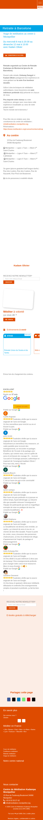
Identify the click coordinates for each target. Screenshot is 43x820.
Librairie (5, 717)
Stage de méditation (9, 756)
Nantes (33, 729)
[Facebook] (9, 699)
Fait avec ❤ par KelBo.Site (16, 813)
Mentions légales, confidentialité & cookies (21, 818)
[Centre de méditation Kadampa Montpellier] (16, 2)
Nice (25, 731)
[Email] (33, 699)
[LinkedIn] (19, 699)
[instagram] (23, 720)
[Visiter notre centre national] (16, 765)
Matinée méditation (9, 753)
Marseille (19, 731)
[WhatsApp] (24, 699)
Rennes (10, 729)
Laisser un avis (21, 406)
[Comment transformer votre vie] (20, 620)
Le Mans (26, 729)
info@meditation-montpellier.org (15, 124)
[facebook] (19, 720)
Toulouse (12, 731)
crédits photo (31, 813)
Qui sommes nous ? (9, 715)
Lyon (5, 731)
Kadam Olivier (21, 265)
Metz (20, 729)
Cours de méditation (9, 749)
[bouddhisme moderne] (21, 649)
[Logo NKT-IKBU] (9, 735)
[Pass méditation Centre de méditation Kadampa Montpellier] (19, 290)
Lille (5, 729)
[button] (40, 3)
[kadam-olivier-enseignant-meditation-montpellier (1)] (21, 254)
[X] (14, 699)
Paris (16, 729)
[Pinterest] (28, 699)
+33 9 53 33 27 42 (13, 800)
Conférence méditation (10, 751)
